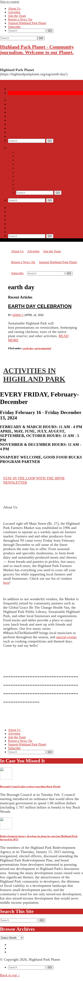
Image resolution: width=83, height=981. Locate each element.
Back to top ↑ (10, 975)
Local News (16, 104)
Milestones (16, 128)
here (6, 583)
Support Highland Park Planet (27, 23)
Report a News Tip (20, 19)
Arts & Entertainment (23, 116)
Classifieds (16, 136)
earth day (28, 348)
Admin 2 (17, 315)
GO (41, 38)
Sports (12, 112)
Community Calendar (23, 120)
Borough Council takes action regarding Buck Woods (30, 786)
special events (66, 637)
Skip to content (9, 1)
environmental (42, 348)
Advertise (14, 12)
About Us (14, 8)
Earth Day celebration (40, 306)
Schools (13, 108)
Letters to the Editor (22, 132)
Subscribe (14, 26)
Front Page (15, 100)
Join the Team (17, 16)
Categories (15, 148)
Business (14, 124)
